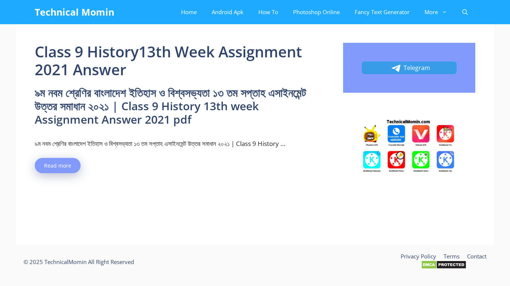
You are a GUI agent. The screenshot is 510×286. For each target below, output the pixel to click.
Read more (57, 165)
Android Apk (227, 12)
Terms (452, 256)
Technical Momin (74, 12)
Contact (476, 256)
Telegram (417, 68)
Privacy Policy (418, 256)
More (431, 12)
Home (189, 12)
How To (268, 12)
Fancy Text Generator (382, 12)
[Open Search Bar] (465, 12)
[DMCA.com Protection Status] (443, 267)
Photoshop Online (316, 12)
